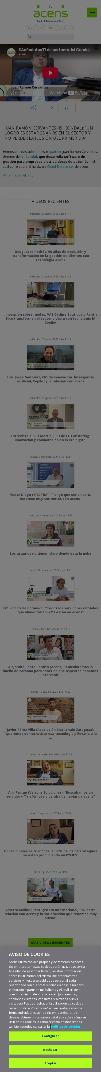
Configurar (50, 1036)
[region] (50, 1009)
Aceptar (50, 1063)
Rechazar (50, 1049)
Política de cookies (66, 1026)
